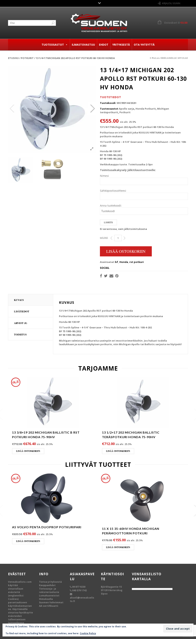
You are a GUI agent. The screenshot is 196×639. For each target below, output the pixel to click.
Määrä (104, 238)
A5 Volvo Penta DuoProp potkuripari (46, 527)
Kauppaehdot (47, 585)
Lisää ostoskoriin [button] (28, 451)
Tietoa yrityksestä (50, 581)
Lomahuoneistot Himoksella (49, 597)
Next (92, 108)
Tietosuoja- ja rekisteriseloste (49, 590)
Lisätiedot (21, 311)
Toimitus (20, 334)
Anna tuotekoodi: (111, 205)
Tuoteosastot (53, 44)
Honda (123, 262)
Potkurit (27, 58)
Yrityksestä (121, 44)
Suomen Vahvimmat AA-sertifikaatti (51, 604)
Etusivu (13, 58)
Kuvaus (19, 300)
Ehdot (103, 44)
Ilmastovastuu (83, 44)
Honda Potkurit (146, 108)
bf (116, 262)
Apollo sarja (126, 108)
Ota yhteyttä (144, 44)
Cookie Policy (88, 633)
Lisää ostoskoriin (125, 251)
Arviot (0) (20, 323)
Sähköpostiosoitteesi (113, 190)
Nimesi (104, 176)
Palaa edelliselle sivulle (170, 58)
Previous (12, 108)
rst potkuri (136, 262)
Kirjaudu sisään (171, 3)
